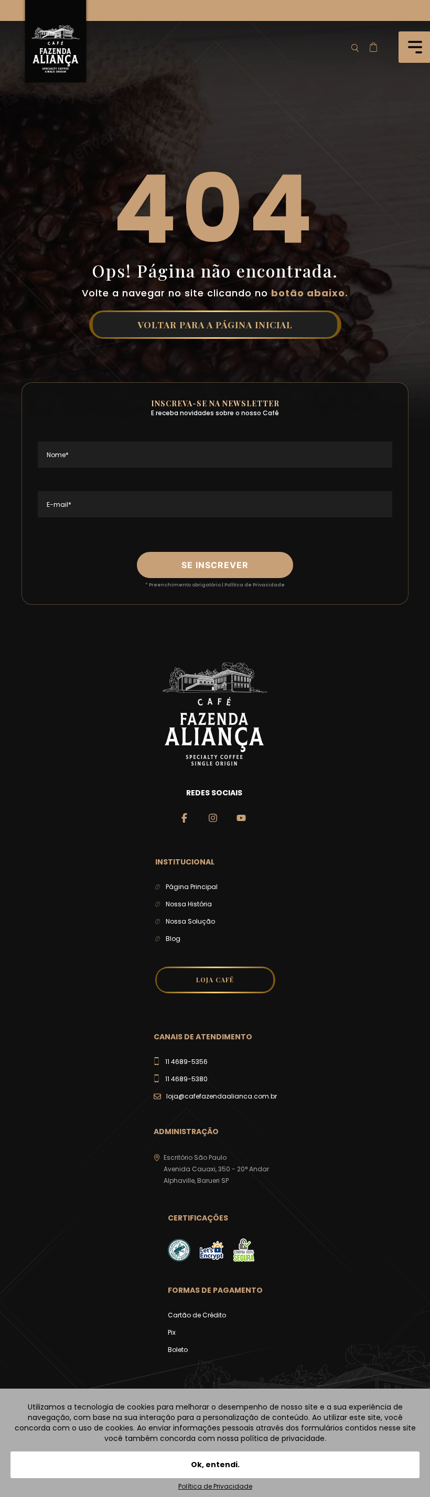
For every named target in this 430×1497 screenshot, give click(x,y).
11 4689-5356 (186, 1061)
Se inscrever (215, 565)
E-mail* (59, 504)
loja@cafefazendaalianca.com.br (221, 1096)
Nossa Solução (190, 921)
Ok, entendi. (215, 1464)
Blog (173, 938)
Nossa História (189, 904)
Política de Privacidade (254, 585)
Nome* (58, 454)
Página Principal (192, 886)
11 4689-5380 (186, 1078)
